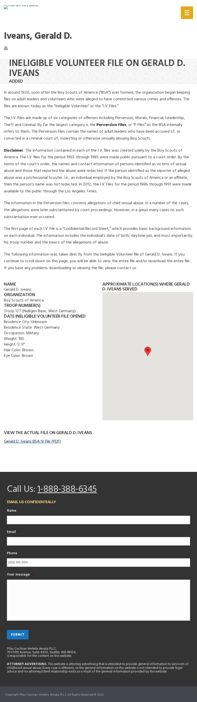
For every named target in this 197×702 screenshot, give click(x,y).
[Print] (8, 48)
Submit (18, 634)
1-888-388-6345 (67, 489)
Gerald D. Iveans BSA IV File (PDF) (32, 441)
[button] (147, 351)
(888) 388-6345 (147, 13)
